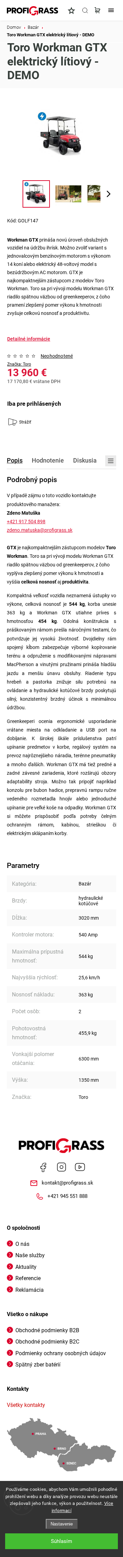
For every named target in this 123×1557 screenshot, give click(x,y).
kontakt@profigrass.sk (67, 1183)
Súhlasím (61, 1541)
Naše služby (30, 1255)
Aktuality (26, 1267)
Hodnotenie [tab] (48, 460)
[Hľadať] (85, 10)
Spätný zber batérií (37, 1364)
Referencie (28, 1278)
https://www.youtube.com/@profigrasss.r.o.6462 (80, 1167)
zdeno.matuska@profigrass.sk (39, 530)
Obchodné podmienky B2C (47, 1341)
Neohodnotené (57, 356)
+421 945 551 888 (67, 1196)
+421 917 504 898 (26, 521)
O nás (22, 1244)
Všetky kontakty (26, 1405)
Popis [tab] (15, 460)
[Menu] (111, 10)
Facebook (43, 1167)
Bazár (85, 883)
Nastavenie (62, 1524)
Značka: (19, 364)
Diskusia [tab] (85, 460)
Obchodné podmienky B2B (47, 1330)
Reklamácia (29, 1290)
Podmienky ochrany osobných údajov (60, 1353)
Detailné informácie (28, 339)
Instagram (61, 1167)
